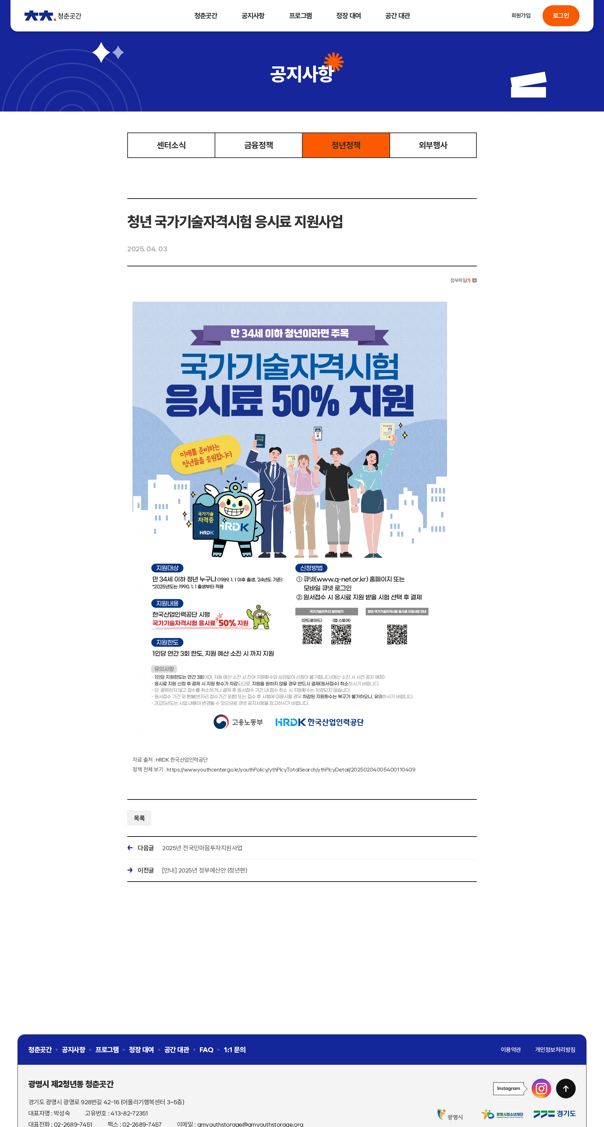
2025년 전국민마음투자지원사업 (202, 848)
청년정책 (346, 145)
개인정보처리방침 (555, 1049)
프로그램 (300, 16)
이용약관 (511, 1049)
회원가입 (520, 15)
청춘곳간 (205, 16)
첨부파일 (460, 280)
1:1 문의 (234, 1050)
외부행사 (433, 145)
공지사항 (253, 16)
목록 (139, 818)
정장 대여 (348, 16)
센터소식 (171, 145)
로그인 (561, 15)
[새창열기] (522, 1088)
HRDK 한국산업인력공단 (182, 759)
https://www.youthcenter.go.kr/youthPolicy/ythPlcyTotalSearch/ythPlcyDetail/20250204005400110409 (291, 769)
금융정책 (258, 145)
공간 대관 (397, 16)
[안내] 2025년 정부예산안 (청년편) (204, 870)
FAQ (207, 1050)
